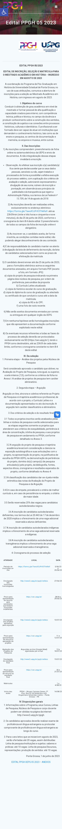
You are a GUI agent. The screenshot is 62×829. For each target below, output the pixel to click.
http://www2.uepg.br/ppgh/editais (34, 581)
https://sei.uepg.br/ (34, 597)
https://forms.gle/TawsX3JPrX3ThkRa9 (27, 211)
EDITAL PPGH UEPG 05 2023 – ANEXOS (31, 762)
